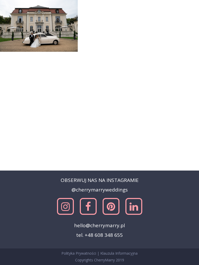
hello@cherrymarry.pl (99, 225)
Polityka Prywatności (79, 253)
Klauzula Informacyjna (119, 253)
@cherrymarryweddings (100, 189)
